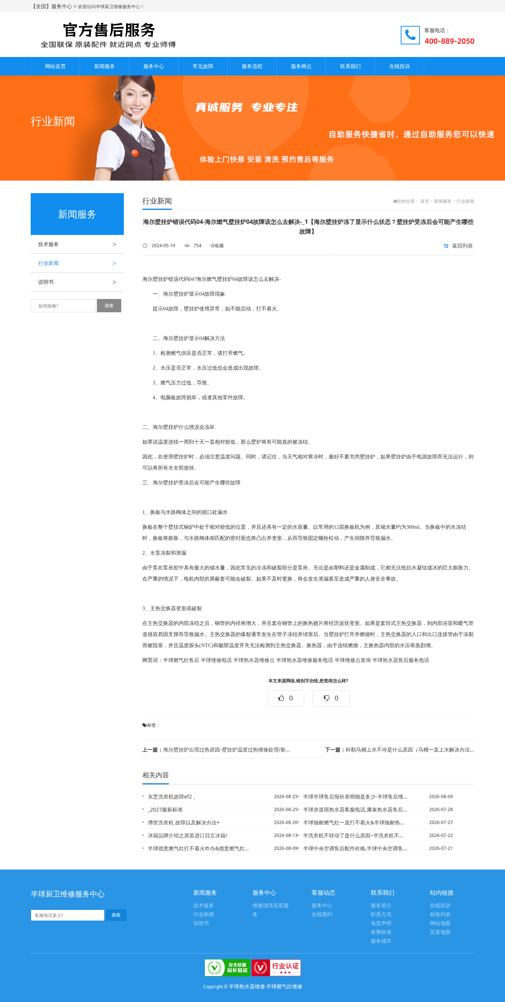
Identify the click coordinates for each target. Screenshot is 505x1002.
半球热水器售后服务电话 (400, 660)
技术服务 (77, 244)
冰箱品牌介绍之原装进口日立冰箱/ (187, 835)
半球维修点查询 (353, 660)
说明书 (77, 282)
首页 (424, 201)
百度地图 (440, 932)
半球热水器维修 (247, 986)
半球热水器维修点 (254, 660)
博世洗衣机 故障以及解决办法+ (184, 822)
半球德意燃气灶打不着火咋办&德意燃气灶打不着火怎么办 (200, 848)
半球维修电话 (216, 660)
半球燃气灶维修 (284, 986)
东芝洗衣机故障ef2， (172, 796)
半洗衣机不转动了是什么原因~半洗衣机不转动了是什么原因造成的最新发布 (355, 835)
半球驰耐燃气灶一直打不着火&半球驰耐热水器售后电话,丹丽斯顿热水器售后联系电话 (355, 822)
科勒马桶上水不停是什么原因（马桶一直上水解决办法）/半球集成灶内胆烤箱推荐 (399, 749)
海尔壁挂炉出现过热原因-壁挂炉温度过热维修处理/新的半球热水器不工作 (217, 749)
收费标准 (381, 932)
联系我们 (350, 66)
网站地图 (440, 923)
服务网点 (301, 66)
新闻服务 (104, 66)
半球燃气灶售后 (181, 660)
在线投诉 (399, 66)
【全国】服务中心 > (54, 6)
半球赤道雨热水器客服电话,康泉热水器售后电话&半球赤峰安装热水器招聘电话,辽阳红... (355, 809)
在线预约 (322, 914)
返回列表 (462, 245)
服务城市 (381, 941)
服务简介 (381, 905)
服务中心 (153, 66)
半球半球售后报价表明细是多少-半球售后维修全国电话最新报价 (355, 796)
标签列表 (440, 914)
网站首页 (55, 66)
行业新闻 (77, 263)
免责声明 (381, 923)
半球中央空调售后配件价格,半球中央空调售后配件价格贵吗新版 (355, 848)
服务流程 (252, 66)
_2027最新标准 (165, 809)
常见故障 (203, 66)
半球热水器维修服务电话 (304, 660)
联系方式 (381, 914)
